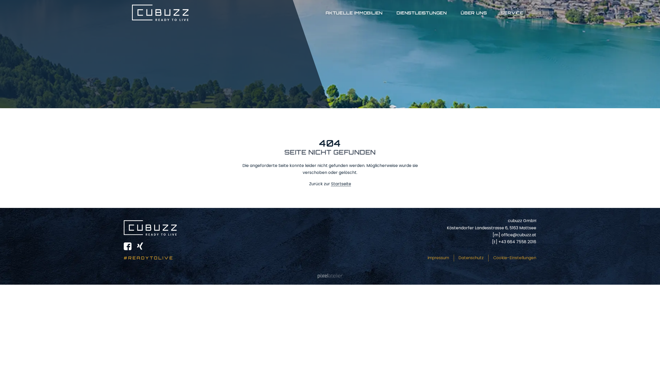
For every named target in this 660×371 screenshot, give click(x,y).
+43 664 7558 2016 (517, 242)
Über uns (474, 12)
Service (512, 12)
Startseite (341, 184)
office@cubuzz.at (518, 235)
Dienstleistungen (422, 12)
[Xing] (140, 246)
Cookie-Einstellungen (514, 258)
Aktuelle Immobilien (354, 12)
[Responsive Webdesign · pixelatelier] (330, 276)
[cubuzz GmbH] (160, 13)
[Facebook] (127, 246)
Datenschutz (471, 257)
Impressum (438, 257)
